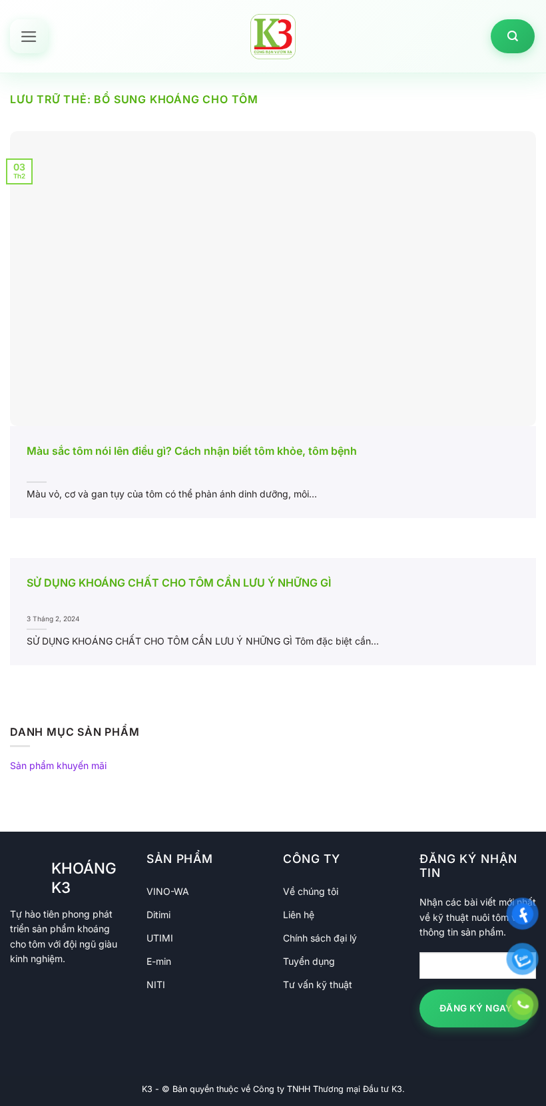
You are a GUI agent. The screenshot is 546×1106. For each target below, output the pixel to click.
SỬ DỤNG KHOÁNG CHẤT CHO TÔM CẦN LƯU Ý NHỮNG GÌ (179, 582)
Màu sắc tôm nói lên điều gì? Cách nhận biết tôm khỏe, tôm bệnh (192, 450)
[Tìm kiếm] (513, 36)
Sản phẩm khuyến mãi (58, 765)
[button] (29, 36)
